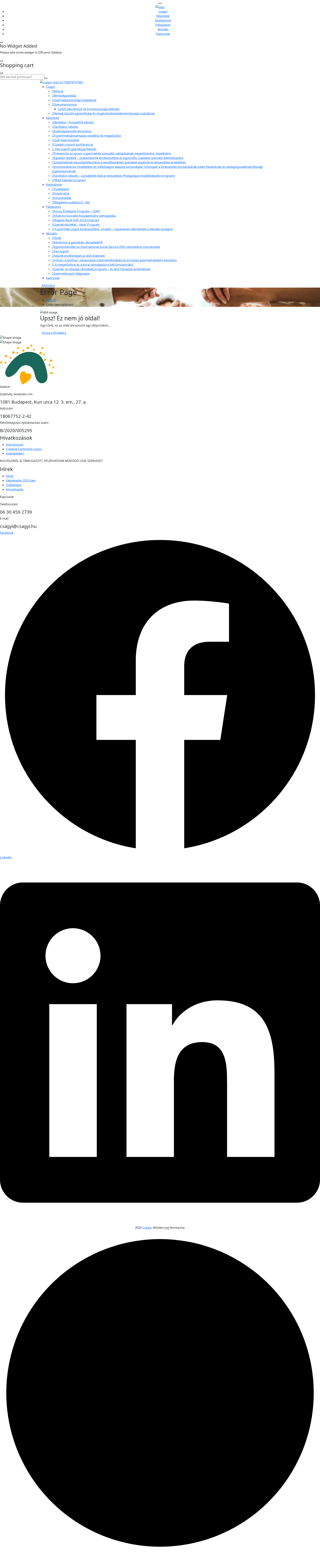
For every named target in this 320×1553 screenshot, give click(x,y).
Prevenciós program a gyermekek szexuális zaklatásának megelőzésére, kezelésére (112, 153)
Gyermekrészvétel (66, 140)
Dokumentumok (65, 104)
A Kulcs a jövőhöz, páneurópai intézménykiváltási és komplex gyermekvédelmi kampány (115, 260)
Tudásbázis (61, 189)
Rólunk (59, 91)
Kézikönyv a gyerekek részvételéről (78, 242)
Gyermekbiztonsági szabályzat (75, 100)
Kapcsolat (163, 34)
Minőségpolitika (65, 96)
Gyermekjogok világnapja (71, 273)
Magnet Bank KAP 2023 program (76, 220)
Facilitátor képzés (66, 127)
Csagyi (163, 11)
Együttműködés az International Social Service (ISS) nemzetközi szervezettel (107, 247)
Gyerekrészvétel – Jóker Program (77, 225)
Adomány (48, 285)
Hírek (57, 238)
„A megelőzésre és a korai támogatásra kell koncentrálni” (94, 265)
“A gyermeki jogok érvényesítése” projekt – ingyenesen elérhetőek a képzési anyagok (113, 229)
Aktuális (163, 29)
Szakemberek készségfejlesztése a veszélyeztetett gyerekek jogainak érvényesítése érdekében (120, 162)
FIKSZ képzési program (70, 180)
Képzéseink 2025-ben (21, 480)
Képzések (163, 16)
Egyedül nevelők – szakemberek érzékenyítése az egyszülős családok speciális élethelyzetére (118, 158)
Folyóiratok (61, 193)
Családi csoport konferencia (73, 144)
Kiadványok (163, 20)
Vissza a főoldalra (53, 333)
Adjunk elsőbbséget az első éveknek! (79, 256)
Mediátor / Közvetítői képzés (74, 122)
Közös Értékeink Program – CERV (77, 211)
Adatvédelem (15, 453)
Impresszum (15, 444)
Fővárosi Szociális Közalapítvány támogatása (85, 216)
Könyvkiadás (62, 198)
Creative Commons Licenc (24, 449)
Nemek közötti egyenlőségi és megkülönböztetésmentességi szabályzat (104, 113)
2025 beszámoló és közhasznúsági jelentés (90, 109)
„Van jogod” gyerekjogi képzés (75, 149)
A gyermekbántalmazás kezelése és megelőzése (87, 136)
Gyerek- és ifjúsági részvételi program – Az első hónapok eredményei (102, 269)
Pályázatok (163, 25)
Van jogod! (61, 251)
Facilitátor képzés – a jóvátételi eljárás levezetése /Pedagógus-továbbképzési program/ (114, 176)
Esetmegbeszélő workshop (73, 131)
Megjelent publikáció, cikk (72, 202)
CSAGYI (51, 300)
